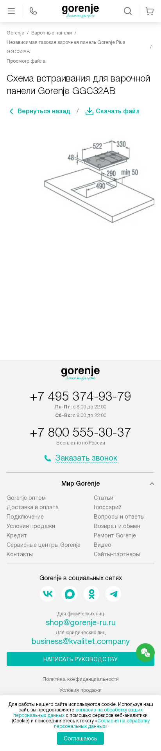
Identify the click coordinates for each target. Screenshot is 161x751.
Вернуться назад (44, 111)
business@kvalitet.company (81, 641)
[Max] (69, 594)
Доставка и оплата (33, 507)
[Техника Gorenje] (80, 11)
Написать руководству (80, 659)
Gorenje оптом (26, 498)
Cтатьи (103, 498)
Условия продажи (31, 526)
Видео (102, 545)
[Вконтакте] (47, 594)
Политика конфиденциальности (81, 679)
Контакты (20, 554)
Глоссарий (108, 507)
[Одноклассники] (91, 594)
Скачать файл (118, 111)
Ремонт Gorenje (115, 535)
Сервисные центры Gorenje (43, 545)
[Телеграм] (113, 594)
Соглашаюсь (80, 738)
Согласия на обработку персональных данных (102, 723)
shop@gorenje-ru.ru (81, 622)
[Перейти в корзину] (149, 11)
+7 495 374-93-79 (80, 396)
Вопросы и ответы (119, 516)
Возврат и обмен (117, 526)
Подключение (25, 516)
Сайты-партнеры (117, 554)
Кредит (17, 535)
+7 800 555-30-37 (80, 432)
